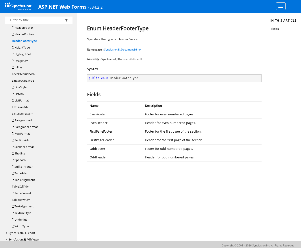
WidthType (21, 226)
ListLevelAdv (20, 107)
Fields (275, 29)
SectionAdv (21, 140)
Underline (20, 220)
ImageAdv (21, 61)
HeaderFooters (24, 34)
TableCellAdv (20, 186)
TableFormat (22, 193)
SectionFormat (24, 147)
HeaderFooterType (24, 41)
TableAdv (20, 173)
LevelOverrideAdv (23, 74)
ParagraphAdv (23, 120)
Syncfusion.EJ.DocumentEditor (122, 49)
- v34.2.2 (95, 7)
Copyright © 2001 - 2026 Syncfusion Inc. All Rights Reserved (258, 245)
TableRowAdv (21, 200)
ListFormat (21, 100)
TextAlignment (24, 206)
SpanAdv (20, 160)
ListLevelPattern (22, 114)
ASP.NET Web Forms (62, 6)
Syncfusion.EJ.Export (22, 233)
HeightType (22, 47)
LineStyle (20, 87)
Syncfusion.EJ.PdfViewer (24, 239)
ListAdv (19, 94)
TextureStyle (22, 213)
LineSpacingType (23, 81)
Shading (19, 153)
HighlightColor (23, 54)
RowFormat (22, 133)
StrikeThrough (23, 167)
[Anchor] (85, 94)
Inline (18, 67)
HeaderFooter (23, 28)
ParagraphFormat (26, 127)
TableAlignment (24, 180)
